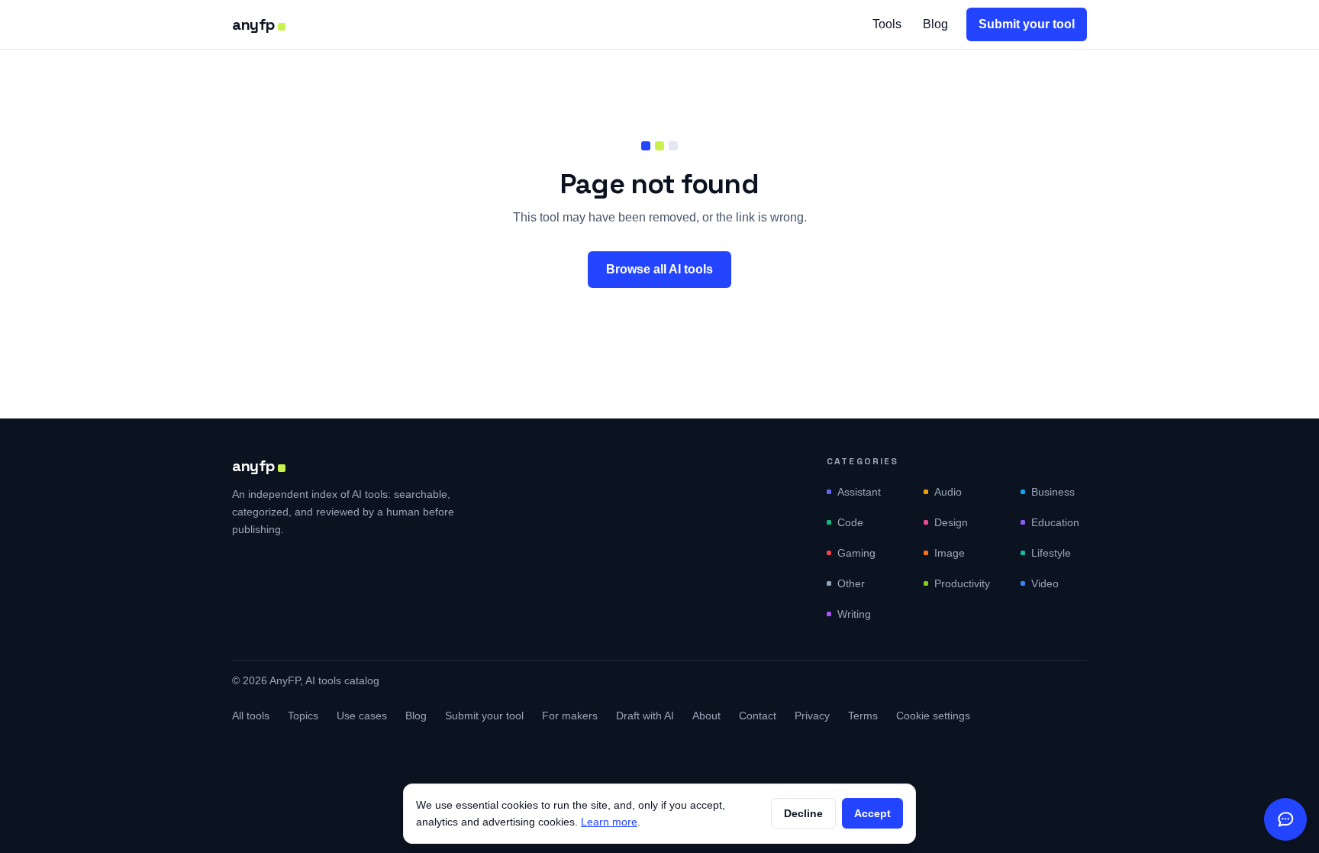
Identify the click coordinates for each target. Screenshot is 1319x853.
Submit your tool (1027, 24)
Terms (863, 715)
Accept (872, 813)
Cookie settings (933, 715)
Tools (886, 24)
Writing (854, 614)
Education (1055, 522)
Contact (757, 715)
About (706, 715)
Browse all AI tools (659, 269)
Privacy (812, 715)
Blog (935, 24)
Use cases (362, 715)
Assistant (859, 492)
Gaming (856, 553)
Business (1053, 492)
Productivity (962, 583)
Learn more (609, 822)
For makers (570, 715)
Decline (803, 813)
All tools (250, 715)
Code (850, 522)
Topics (303, 715)
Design (951, 522)
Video (1045, 583)
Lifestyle (1051, 553)
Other (851, 583)
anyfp (253, 24)
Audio (948, 492)
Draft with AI (645, 715)
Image (949, 553)
